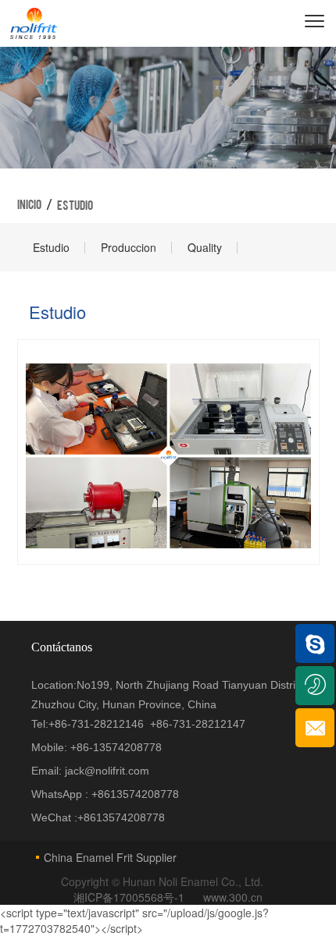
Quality (205, 247)
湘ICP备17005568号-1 (130, 897)
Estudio (51, 247)
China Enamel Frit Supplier (110, 857)
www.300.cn (233, 897)
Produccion (128, 247)
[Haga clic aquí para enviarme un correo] (314, 727)
